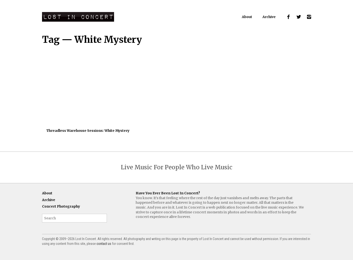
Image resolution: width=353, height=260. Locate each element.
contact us (104, 244)
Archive (269, 17)
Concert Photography (61, 206)
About (247, 17)
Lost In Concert (78, 17)
